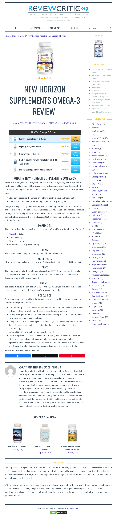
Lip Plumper (97, 243)
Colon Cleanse (98, 173)
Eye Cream (96, 187)
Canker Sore (97, 159)
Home (14, 28)
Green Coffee (97, 211)
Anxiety (95, 127)
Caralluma (96, 162)
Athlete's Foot (98, 138)
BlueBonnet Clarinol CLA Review (101, 105)
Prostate (95, 278)
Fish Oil (12, 234)
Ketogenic (96, 240)
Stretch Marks (98, 299)
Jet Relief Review (96, 90)
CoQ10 (95, 180)
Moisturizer (97, 254)
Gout (94, 208)
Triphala (95, 306)
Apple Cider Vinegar (100, 131)
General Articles (99, 204)
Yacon (94, 320)
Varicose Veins (98, 317)
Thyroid (95, 303)
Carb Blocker (97, 166)
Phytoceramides (99, 274)
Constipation (97, 176)
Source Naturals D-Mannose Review (102, 112)
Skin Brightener (98, 296)
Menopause (97, 247)
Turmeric (96, 310)
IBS (93, 225)
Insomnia (96, 229)
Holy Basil (96, 222)
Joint (94, 236)
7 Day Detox (97, 124)
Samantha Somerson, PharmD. (29, 123)
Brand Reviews (98, 155)
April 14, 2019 (72, 452)
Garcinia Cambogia (100, 201)
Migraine (95, 250)
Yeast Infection (98, 324)
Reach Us (74, 28)
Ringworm (96, 285)
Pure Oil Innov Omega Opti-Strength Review (72, 448)
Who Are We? (55, 28)
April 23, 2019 (45, 452)
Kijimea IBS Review (97, 87)
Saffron (95, 289)
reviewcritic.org (74, 508)
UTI (93, 313)
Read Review (75, 138)
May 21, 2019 (17, 449)
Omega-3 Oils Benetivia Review (45, 448)
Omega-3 (57, 189)
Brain (94, 152)
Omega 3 (53, 123)
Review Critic (35, 350)
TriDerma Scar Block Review (99, 108)
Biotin (94, 148)
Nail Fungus (97, 261)
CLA (93, 169)
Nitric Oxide (97, 268)
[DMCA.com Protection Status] (58, 512)
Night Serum (97, 264)
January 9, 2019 (68, 123)
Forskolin (96, 197)
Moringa (95, 257)
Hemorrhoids (97, 218)
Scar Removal (98, 292)
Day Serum (96, 183)
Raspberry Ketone (99, 282)
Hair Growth (97, 215)
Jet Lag (95, 232)
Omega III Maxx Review (17, 446)
